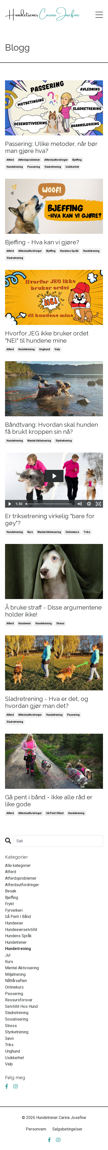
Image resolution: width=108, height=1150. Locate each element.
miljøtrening (15, 974)
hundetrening (15, 166)
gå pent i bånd (55, 813)
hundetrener (16, 942)
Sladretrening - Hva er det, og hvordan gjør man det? (46, 702)
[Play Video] (9, 504)
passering (33, 166)
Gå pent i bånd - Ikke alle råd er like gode (48, 801)
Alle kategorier (18, 865)
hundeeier (24, 623)
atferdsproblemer (29, 159)
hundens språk (69, 251)
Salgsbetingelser (67, 1129)
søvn (9, 1038)
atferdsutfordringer (56, 159)
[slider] (49, 504)
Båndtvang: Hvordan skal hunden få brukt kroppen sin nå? (51, 428)
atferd (10, 159)
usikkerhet (72, 166)
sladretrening (52, 166)
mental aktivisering (39, 440)
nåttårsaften (16, 980)
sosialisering (16, 1019)
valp (57, 349)
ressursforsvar (18, 1000)
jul (7, 955)
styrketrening (64, 440)
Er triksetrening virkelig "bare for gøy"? (49, 520)
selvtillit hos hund (21, 1006)
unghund (44, 349)
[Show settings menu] (89, 504)
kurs (30, 532)
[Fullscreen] (98, 504)
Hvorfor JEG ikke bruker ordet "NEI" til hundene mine (46, 337)
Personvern (36, 1129)
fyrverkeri (14, 910)
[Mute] (79, 504)
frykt (9, 903)
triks (87, 532)
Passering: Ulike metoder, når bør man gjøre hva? (51, 147)
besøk (10, 891)
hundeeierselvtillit (21, 929)
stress (60, 623)
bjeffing (77, 159)
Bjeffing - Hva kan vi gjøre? (42, 242)
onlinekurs (72, 532)
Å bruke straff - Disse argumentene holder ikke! (53, 611)
